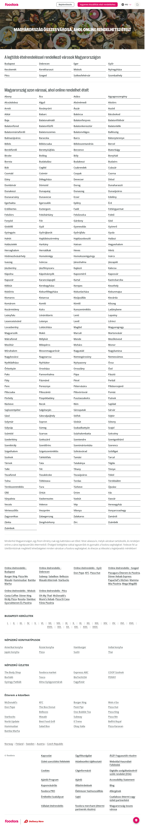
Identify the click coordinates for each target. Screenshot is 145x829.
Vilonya (78, 510)
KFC (87, 572)
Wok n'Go (113, 702)
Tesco (42, 677)
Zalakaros (79, 516)
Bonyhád (113, 155)
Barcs (77, 138)
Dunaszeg (79, 191)
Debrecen (44, 63)
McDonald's (59, 595)
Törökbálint (114, 480)
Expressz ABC (81, 672)
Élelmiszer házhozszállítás (89, 791)
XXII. (85, 626)
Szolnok (9, 457)
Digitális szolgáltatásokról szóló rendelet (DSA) (123, 772)
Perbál (111, 380)
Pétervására (80, 386)
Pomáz (112, 392)
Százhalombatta (82, 433)
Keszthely (113, 285)
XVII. (131, 623)
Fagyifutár (79, 681)
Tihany (77, 469)
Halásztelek (11, 244)
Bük (7, 167)
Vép (76, 504)
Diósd (111, 179)
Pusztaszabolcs (82, 398)
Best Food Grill (47, 721)
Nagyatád (79, 350)
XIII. (97, 623)
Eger (76, 63)
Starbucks (63, 580)
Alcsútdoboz (11, 102)
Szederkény (11, 439)
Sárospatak (80, 410)
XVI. (122, 623)
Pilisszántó (45, 392)
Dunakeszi (10, 191)
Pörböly (9, 398)
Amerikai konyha (14, 647)
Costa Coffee (11, 595)
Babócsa (78, 114)
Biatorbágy (114, 149)
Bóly (76, 155)
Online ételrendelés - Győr (88, 568)
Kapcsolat (46, 755)
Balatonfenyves (82, 120)
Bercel (111, 143)
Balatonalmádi (47, 120)
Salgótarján (45, 410)
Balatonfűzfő (46, 126)
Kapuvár (9, 279)
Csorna (112, 173)
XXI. (76, 626)
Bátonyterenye (116, 138)
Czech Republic (55, 743)
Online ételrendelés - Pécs (53, 590)
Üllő (7, 492)
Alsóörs (112, 102)
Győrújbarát (45, 232)
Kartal (77, 279)
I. (7, 623)
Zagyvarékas (11, 516)
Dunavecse (45, 197)
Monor (112, 344)
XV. (114, 623)
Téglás (111, 463)
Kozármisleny (12, 309)
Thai (110, 652)
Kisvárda (113, 297)
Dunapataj (44, 191)
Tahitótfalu (45, 457)
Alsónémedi (80, 102)
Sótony (112, 421)
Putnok (112, 398)
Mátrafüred (11, 339)
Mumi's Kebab (46, 599)
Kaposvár (113, 273)
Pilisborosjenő (115, 386)
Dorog (77, 185)
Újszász (112, 486)
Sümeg (42, 427)
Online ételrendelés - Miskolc (20, 590)
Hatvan (77, 244)
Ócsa (111, 362)
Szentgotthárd (116, 439)
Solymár (9, 421)
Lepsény (112, 315)
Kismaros (10, 297)
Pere (7, 386)
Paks (7, 374)
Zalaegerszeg (46, 516)
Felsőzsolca (80, 214)
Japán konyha (12, 652)
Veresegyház (115, 504)
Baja (7, 120)
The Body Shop (13, 672)
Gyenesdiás (80, 226)
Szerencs (113, 445)
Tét (40, 469)
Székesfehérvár (82, 75)
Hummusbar (20, 580)
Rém (76, 404)
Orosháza (44, 368)
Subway (43, 576)
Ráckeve (9, 404)
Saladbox (53, 576)
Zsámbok (9, 528)
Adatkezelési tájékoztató (88, 761)
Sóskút (77, 421)
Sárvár (111, 410)
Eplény (77, 203)
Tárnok (8, 463)
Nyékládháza (12, 362)
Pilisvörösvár (81, 392)
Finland (20, 743)
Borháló (9, 677)
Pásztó (111, 374)
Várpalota (10, 498)
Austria (41, 743)
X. (74, 623)
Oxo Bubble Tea (82, 711)
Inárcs (111, 256)
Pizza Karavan (115, 726)
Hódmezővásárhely (15, 256)
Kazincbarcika (115, 279)
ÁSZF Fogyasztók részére (123, 755)
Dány (7, 179)
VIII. (58, 623)
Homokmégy (46, 256)
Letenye (43, 321)
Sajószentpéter (13, 410)
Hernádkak (45, 250)
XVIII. (50, 626)
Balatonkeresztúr (83, 126)
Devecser (79, 179)
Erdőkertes (10, 209)
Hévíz (111, 250)
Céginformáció (83, 770)
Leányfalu (10, 315)
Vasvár (112, 498)
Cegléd (42, 167)
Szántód (9, 433)
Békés (8, 143)
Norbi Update (12, 721)
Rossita (21, 599)
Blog (112, 785)
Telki (7, 469)
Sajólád (112, 404)
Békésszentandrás (83, 143)
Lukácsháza (45, 327)
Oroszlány (79, 368)
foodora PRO (48, 791)
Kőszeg (112, 303)
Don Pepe (79, 572)
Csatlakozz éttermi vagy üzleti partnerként (122, 798)
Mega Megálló (129, 583)
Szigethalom (11, 451)
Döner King (25, 595)
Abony (8, 96)
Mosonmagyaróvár (49, 350)
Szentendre (80, 439)
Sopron (43, 421)
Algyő (42, 102)
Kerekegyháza (46, 285)
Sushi (76, 652)
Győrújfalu (79, 232)
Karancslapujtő (47, 279)
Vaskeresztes (46, 498)
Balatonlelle (114, 126)
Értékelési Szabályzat (52, 796)
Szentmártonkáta (83, 445)
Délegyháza (45, 179)
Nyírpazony (80, 362)
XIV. (106, 623)
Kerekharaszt (46, 69)
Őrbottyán (10, 368)
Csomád (9, 173)
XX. (68, 626)
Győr (111, 63)
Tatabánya (79, 463)
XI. (80, 623)
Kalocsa (112, 268)
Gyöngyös (10, 232)
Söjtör (111, 415)
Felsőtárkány (46, 214)
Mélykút (43, 339)
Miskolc (78, 69)
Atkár (7, 114)
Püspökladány (46, 398)
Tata (41, 463)
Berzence (79, 149)
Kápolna (9, 273)
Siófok (77, 415)
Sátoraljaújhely (47, 415)
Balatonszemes (47, 132)
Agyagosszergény (117, 96)
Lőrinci (112, 321)
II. (14, 623)
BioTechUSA (80, 677)
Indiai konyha (115, 647)
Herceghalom (12, 250)
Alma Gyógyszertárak (50, 681)
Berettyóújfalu (47, 149)
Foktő (111, 214)
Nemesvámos (115, 356)
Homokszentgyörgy (84, 256)
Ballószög (113, 132)
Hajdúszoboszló (82, 238)
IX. (66, 623)
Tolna (7, 480)
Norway (9, 743)
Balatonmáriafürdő (15, 132)
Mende (77, 339)
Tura (41, 486)
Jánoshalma (80, 262)
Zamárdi (112, 516)
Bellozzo (64, 576)
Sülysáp (9, 427)
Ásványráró (45, 108)
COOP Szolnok (116, 672)
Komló (42, 303)
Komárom (10, 303)
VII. (50, 623)
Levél (76, 321)
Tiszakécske (45, 474)
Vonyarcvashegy (117, 510)
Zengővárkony (47, 522)
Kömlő (77, 303)
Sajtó (78, 796)
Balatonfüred (12, 126)
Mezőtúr (9, 344)
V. (35, 623)
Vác (110, 492)
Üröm (77, 492)
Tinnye (111, 469)
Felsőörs (9, 214)
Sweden (30, 743)
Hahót (8, 238)
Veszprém (44, 510)
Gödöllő (9, 226)
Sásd (7, 415)
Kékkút (8, 285)
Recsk (42, 404)
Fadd (76, 209)
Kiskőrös (9, 291)
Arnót (8, 108)
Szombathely (115, 75)
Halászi (112, 238)
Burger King (11, 576)
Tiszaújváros (80, 474)
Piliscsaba (10, 392)
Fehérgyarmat (115, 209)
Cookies (45, 770)
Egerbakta (10, 203)
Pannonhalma (46, 374)
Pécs (7, 75)
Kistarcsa (44, 297)
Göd (110, 220)
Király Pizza (11, 599)
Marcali (78, 333)
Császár (112, 167)
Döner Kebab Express (119, 576)
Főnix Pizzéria (46, 602)
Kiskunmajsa (115, 291)
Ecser (76, 197)
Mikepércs (44, 344)
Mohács (78, 344)
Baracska (44, 138)
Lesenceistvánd (13, 321)
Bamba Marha (12, 730)
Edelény (112, 197)
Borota (8, 161)
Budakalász (45, 161)
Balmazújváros (13, 138)
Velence (43, 504)
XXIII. (95, 626)
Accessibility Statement (122, 779)
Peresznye (44, 386)
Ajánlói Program (49, 779)
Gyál (41, 226)
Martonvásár (115, 333)
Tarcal (111, 457)
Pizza (42, 652)
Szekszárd (44, 439)
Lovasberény (12, 327)
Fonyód (9, 220)
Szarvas (43, 433)
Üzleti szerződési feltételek (55, 761)
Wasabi (8, 580)
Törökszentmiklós (14, 486)
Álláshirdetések (83, 785)
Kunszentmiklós (82, 309)
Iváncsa (43, 262)
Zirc (76, 522)
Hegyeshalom (115, 244)
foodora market (47, 672)
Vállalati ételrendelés (52, 805)
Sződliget (113, 451)
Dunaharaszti (115, 185)
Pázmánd (44, 380)
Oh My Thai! (45, 595)
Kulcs (42, 309)
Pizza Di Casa (62, 599)
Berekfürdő (11, 149)
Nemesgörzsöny (82, 356)
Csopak (78, 173)
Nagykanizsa (115, 350)
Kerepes (78, 285)
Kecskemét (10, 69)
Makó (42, 333)
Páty (7, 380)
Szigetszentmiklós (48, 451)
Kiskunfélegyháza (48, 291)
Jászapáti (113, 262)
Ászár (77, 108)
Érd (110, 203)
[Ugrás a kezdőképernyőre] (11, 4)
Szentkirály (10, 445)
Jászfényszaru (46, 268)
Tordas (77, 480)
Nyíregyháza (115, 69)
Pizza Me (23, 576)
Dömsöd (43, 185)
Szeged (43, 75)
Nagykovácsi (11, 356)
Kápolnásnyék (46, 273)
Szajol (111, 427)
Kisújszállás (80, 297)
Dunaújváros (115, 191)
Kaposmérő (80, 273)
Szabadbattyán (82, 427)
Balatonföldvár (116, 120)
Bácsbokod (114, 114)
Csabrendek (80, 167)
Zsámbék (113, 522)
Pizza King (113, 711)
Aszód (111, 108)
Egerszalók (45, 203)
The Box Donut (47, 707)
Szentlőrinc (45, 445)
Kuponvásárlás (49, 785)
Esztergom (45, 209)
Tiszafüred (10, 474)
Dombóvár (10, 185)
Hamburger (80, 647)
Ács (41, 96)
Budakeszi (79, 161)
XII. (88, 623)
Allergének (115, 791)
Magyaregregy (116, 327)
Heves (77, 250)
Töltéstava (44, 480)
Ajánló (78, 779)
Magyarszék (11, 333)
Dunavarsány (12, 197)
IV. (28, 623)
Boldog (43, 155)
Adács (77, 96)
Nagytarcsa (45, 356)
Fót (41, 220)
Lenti (76, 315)
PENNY (112, 677)
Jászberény (10, 268)
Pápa (76, 374)
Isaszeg (8, 262)
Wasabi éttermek (48, 580)
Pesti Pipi (78, 707)
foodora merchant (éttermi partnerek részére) (89, 807)
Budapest (10, 63)
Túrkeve (78, 486)
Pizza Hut (95, 572)
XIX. (59, 626)
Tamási (77, 457)
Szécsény (113, 433)
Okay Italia (79, 726)
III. (21, 623)
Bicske (8, 155)
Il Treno (78, 721)
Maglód (78, 327)
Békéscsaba (45, 143)
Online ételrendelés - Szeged (123, 568)
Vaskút (77, 498)
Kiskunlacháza (81, 291)
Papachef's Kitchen (118, 580)
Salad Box (44, 726)
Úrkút (42, 492)
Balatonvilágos (81, 132)
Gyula (111, 232)
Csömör (43, 173)
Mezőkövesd (115, 339)
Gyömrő (112, 226)
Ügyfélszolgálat (83, 755)
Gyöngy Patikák (13, 681)
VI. (42, 623)
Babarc (43, 114)
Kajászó (78, 268)
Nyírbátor (44, 362)
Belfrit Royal (114, 721)
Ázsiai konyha (46, 647)
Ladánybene (114, 309)
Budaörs (112, 161)
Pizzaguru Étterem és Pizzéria (124, 572)
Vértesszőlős (11, 510)
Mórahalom (11, 350)
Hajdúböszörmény (49, 238)
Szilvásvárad (80, 451)
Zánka (8, 522)
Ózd (110, 368)
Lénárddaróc (46, 315)
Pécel (76, 380)
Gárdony (78, 220)
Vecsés (8, 504)
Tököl (111, 474)
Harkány (43, 244)
